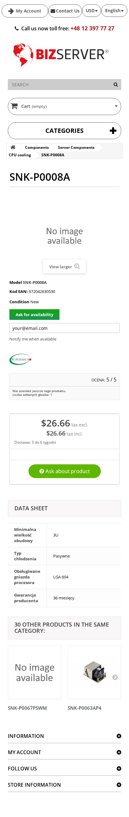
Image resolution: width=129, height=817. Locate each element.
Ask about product (67, 471)
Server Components (76, 147)
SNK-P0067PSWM (27, 708)
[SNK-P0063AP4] (94, 672)
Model (15, 282)
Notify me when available (32, 339)
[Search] (115, 84)
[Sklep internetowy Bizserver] (61, 69)
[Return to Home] (13, 147)
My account (24, 752)
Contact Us (68, 11)
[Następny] (115, 677)
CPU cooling (20, 155)
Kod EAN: (18, 291)
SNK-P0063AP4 (84, 708)
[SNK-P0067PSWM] (34, 672)
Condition (19, 302)
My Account (28, 11)
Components (37, 147)
